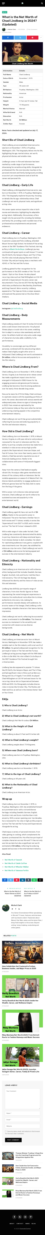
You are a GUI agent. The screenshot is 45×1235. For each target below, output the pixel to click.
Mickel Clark (12, 29)
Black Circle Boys (17, 249)
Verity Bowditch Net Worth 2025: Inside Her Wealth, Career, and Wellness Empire (27, 1180)
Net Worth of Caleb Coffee (16, 863)
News (28, 1223)
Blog (4, 12)
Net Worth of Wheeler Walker (17, 867)
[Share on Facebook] (8, 38)
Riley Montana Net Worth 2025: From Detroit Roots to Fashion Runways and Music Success (29, 1193)
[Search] (42, 3)
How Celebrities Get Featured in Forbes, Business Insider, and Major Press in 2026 (28, 1168)
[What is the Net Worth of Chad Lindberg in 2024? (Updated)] (22, 64)
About (12, 1223)
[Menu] (3, 3)
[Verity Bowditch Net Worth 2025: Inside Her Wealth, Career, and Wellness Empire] (22, 986)
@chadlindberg (17, 309)
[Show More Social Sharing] (41, 38)
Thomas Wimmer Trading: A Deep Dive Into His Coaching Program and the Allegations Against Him (29, 1155)
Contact (20, 1223)
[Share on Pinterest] (32, 38)
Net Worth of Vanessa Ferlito (17, 871)
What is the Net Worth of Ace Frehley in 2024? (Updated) (32, 894)
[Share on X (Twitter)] (20, 38)
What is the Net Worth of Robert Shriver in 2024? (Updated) (12, 894)
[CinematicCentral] (22, 3)
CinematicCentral (25, 1229)
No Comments (32, 29)
